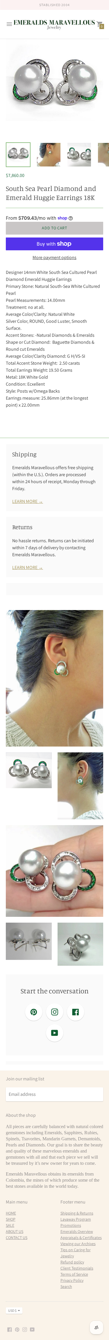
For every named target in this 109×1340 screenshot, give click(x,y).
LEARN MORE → (27, 501)
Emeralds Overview (76, 1231)
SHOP (10, 1219)
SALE (10, 1225)
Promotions (70, 1225)
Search (66, 1286)
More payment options (54, 257)
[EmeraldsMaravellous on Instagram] (24, 1329)
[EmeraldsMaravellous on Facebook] (9, 1329)
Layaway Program (75, 1219)
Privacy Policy (71, 1280)
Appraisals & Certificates (81, 1237)
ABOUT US (14, 1231)
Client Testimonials (76, 1268)
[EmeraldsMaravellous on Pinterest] (17, 1329)
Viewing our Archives (78, 1243)
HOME (11, 1213)
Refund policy (72, 1262)
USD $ (12, 1310)
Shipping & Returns (76, 1213)
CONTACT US (16, 1237)
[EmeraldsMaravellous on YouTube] (32, 1329)
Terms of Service (74, 1274)
